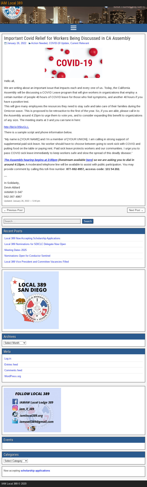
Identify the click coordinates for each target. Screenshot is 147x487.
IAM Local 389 (12, 3)
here (89, 159)
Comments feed (13, 370)
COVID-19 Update (59, 43)
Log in (7, 358)
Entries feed (11, 364)
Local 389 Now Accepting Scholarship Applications (32, 238)
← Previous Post (13, 210)
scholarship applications (35, 470)
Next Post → (136, 210)
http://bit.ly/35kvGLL (16, 127)
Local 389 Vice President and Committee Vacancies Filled (36, 261)
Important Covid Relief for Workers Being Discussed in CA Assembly (67, 38)
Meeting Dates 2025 (15, 250)
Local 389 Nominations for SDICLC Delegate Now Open (35, 244)
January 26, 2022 (16, 43)
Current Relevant (79, 43)
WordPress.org (12, 376)
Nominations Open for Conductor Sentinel (27, 255)
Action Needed (39, 43)
